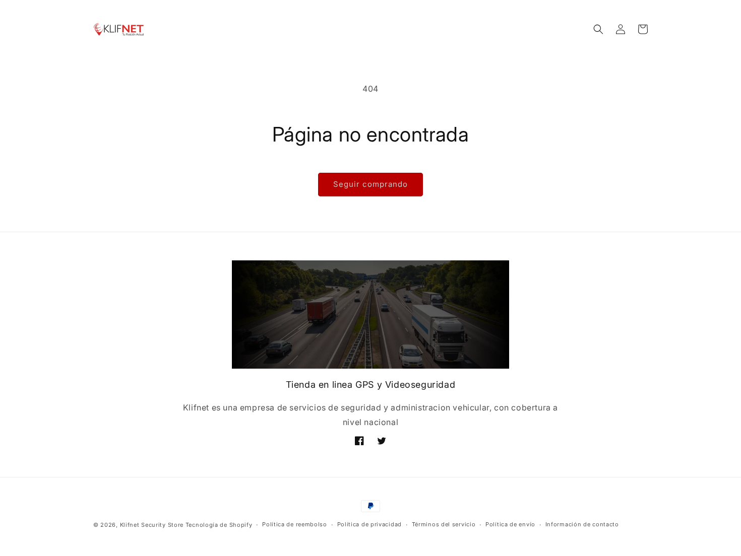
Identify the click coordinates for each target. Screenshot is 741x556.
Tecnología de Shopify (219, 524)
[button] (598, 29)
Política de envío (510, 524)
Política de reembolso (294, 524)
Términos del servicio (444, 524)
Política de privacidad (369, 524)
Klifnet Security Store (151, 524)
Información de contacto (582, 524)
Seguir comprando (370, 184)
